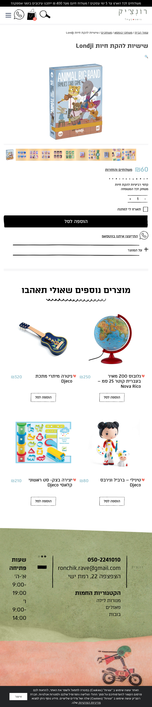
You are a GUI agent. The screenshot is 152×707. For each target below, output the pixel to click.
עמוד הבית (141, 32)
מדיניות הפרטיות (89, 702)
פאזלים (113, 607)
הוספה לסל (76, 221)
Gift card (42, 567)
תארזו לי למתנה (129, 209)
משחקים (106, 32)
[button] (45, 15)
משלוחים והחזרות (118, 170)
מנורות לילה (108, 600)
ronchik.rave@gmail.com (89, 568)
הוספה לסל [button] (112, 397)
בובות (115, 614)
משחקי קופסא (123, 32)
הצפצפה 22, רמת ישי (94, 576)
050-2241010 (104, 559)
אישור (18, 696)
